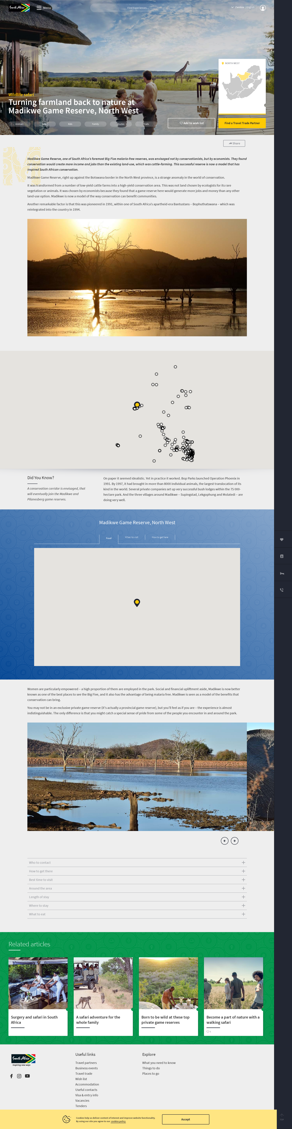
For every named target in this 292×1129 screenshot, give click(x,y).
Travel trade (83, 1073)
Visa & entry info (86, 1095)
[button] (137, 406)
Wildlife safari (21, 94)
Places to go (150, 1073)
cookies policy (118, 1121)
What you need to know (159, 1063)
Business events (86, 1068)
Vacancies (82, 1100)
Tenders (81, 1106)
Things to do (151, 1068)
